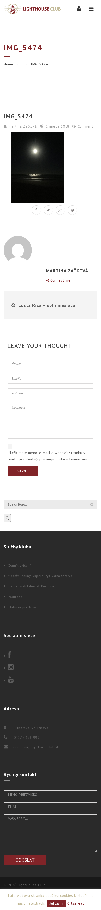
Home (8, 64)
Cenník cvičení (19, 565)
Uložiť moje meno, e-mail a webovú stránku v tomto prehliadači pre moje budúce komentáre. (48, 456)
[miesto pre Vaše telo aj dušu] (32, 9)
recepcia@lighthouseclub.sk (36, 747)
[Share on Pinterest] (72, 210)
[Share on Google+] (60, 210)
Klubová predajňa (22, 607)
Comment (85, 126)
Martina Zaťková (23, 126)
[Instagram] (50, 667)
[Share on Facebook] (36, 210)
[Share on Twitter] (48, 210)
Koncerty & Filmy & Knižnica (31, 586)
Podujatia (15, 597)
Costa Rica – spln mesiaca (46, 305)
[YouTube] (50, 680)
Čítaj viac (75, 903)
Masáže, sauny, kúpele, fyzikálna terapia (40, 576)
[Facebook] (50, 655)
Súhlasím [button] (56, 904)
